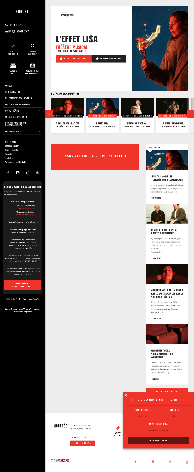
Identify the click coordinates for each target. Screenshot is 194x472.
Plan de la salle (11, 149)
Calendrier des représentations (21, 285)
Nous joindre (10, 141)
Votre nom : (175, 410)
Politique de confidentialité (15, 162)
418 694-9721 (15, 25)
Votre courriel (160, 424)
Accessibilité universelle (17, 104)
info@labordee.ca (18, 31)
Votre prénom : (142, 410)
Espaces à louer (12, 145)
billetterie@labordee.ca (26, 215)
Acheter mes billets (110, 58)
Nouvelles (9, 154)
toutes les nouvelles (166, 391)
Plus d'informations (75, 58)
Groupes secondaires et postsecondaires (17, 124)
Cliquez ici (8, 192)
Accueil (8, 85)
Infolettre (9, 158)
